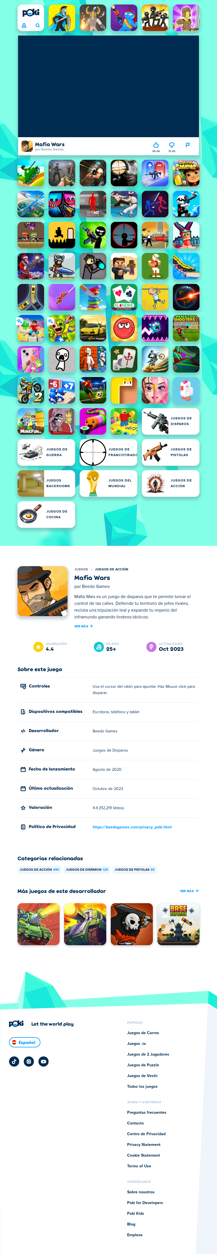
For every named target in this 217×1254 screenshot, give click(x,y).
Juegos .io (136, 1044)
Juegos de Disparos (87, 870)
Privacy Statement (143, 1145)
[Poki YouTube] (43, 1061)
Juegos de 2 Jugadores (148, 1054)
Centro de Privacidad (146, 1134)
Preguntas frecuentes (146, 1113)
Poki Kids (135, 1214)
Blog (131, 1224)
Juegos (81, 569)
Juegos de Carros (143, 1033)
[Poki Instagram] (29, 1061)
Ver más (81, 626)
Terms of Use (139, 1166)
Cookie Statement (143, 1155)
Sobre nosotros (141, 1192)
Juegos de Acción (112, 569)
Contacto (135, 1123)
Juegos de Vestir (142, 1076)
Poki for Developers (145, 1203)
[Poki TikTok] (14, 1061)
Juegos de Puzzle (143, 1065)
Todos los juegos (142, 1087)
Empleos (135, 1235)
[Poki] (30, 13)
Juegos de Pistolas (135, 870)
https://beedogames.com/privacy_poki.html (132, 827)
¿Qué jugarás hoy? (37, 25)
